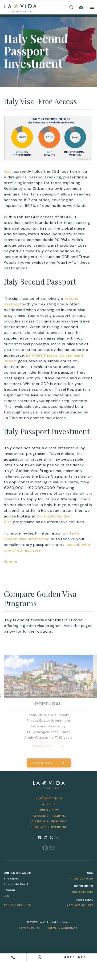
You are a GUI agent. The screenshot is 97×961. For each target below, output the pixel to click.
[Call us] (13, 957)
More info (75, 957)
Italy (8, 171)
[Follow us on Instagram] (57, 837)
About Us (48, 804)
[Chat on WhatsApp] (40, 957)
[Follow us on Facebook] (39, 837)
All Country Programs (48, 815)
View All (43, 763)
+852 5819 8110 (81, 892)
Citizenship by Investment (48, 821)
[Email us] (81, 7)
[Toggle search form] (71, 7)
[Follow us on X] (51, 837)
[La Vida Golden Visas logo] (20, 7)
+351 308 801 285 (80, 905)
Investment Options (48, 798)
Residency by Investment (48, 827)
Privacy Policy (29, 928)
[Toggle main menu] (92, 7)
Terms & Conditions (63, 928)
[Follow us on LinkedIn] (45, 837)
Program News (48, 810)
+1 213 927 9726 (81, 878)
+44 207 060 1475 (17, 905)
